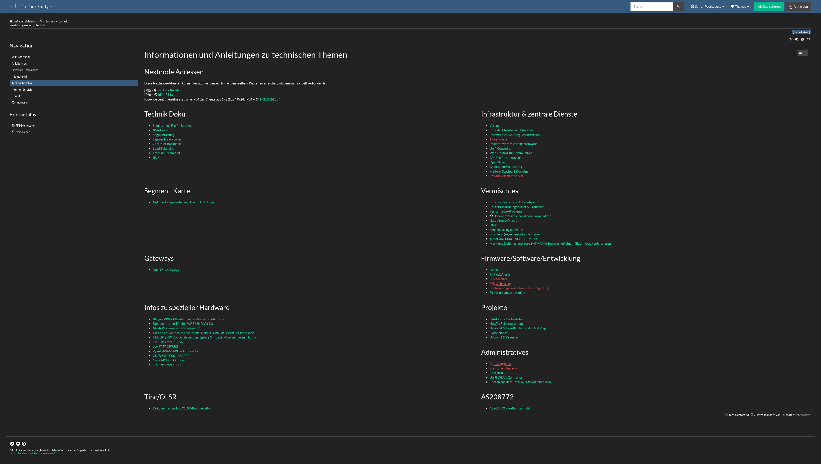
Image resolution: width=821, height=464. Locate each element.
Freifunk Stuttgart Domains (509, 171)
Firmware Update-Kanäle (507, 292)
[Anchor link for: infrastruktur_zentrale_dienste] (580, 113)
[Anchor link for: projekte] (510, 307)
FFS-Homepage (25, 125)
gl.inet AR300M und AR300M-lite (513, 239)
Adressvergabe (500, 363)
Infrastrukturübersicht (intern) (511, 130)
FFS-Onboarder (500, 283)
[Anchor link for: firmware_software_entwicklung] (583, 257)
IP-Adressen (161, 130)
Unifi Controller (501, 148)
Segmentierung (163, 135)
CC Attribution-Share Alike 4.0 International (32, 453)
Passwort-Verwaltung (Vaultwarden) (515, 135)
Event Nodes (499, 333)
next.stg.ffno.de (169, 90)
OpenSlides (498, 162)
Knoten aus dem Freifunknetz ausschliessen (520, 382)
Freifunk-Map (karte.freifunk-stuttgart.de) (519, 288)
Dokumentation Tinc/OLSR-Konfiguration (182, 408)
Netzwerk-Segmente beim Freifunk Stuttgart (184, 202)
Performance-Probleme (506, 211)
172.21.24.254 (270, 99)
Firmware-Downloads (25, 70)
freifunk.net (23, 132)
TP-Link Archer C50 (167, 365)
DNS (493, 225)
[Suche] (678, 7)
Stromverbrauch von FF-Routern (512, 202)
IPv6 (156, 158)
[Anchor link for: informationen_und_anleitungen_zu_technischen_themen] (351, 54)
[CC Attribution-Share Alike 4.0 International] (18, 443)
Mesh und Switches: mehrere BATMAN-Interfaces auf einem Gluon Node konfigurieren (550, 243)
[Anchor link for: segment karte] (193, 190)
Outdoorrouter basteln (506, 319)
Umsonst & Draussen (504, 337)
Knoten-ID (497, 373)
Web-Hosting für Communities (511, 153)
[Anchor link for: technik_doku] (188, 113)
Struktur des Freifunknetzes (172, 125)
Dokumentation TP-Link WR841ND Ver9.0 (183, 323)
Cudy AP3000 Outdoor (169, 360)
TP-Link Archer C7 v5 (168, 342)
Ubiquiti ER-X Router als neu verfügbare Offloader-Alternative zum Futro (204, 337)
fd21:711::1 (166, 94)
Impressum (22, 102)
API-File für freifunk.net (506, 158)
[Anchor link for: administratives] (531, 351)
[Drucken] (802, 39)
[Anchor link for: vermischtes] (521, 190)
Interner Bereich (22, 89)
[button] (707, 6)
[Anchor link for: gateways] (177, 257)
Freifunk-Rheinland (166, 153)
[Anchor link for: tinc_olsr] (180, 396)
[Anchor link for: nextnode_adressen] (207, 71)
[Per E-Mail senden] (796, 39)
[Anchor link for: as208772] (517, 396)
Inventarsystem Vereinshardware (513, 144)
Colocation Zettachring (506, 166)
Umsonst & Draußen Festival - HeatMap (518, 328)
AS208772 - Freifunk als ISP (509, 408)
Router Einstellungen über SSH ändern (516, 207)
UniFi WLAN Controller (506, 377)
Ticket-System (500, 139)
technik (50, 21)
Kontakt (17, 96)
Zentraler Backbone (167, 144)
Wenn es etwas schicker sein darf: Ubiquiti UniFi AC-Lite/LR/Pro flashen (203, 333)
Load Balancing (163, 148)
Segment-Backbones (167, 139)
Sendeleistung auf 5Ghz (506, 230)
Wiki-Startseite (21, 57)
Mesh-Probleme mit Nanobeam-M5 (177, 328)
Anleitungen (19, 63)
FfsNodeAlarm (500, 274)
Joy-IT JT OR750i (165, 346)
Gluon (494, 270)
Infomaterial (19, 76)
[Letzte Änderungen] (790, 39)
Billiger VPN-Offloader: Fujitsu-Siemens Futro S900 (189, 319)
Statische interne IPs (504, 368)
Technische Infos (22, 83)
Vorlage (495, 125)
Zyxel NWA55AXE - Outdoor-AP (175, 351)
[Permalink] (808, 39)
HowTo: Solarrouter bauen (508, 323)
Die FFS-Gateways (166, 270)
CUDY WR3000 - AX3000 (171, 356)
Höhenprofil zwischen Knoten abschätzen (522, 216)
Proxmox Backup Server (506, 176)
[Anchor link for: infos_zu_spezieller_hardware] (233, 307)
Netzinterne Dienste (504, 220)
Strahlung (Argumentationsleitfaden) (516, 234)
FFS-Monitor (498, 279)
